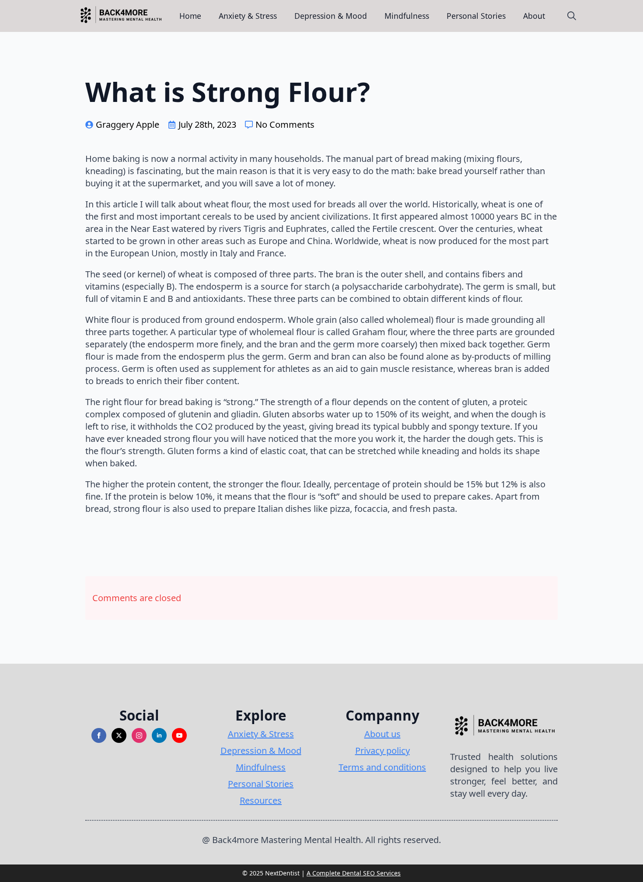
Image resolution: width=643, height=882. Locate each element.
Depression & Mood (330, 15)
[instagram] (139, 735)
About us (382, 734)
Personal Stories (476, 15)
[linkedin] (159, 735)
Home (190, 15)
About (534, 15)
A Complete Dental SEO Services (354, 873)
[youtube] (179, 735)
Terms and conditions (382, 767)
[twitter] (119, 735)
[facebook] (98, 735)
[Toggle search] (571, 15)
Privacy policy (382, 750)
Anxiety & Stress (248, 15)
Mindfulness (406, 15)
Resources (261, 800)
